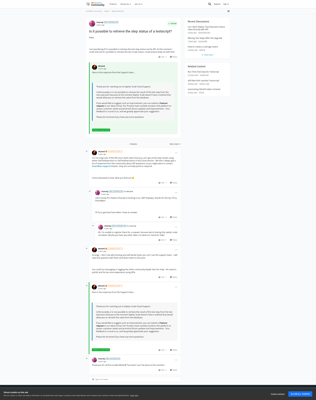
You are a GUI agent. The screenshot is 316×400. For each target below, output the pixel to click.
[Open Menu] (228, 11)
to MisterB (128, 191)
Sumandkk (202, 41)
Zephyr (106, 11)
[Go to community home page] (95, 4)
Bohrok (202, 50)
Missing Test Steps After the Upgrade (205, 38)
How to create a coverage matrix (203, 46)
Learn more (134, 395)
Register (217, 4)
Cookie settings (278, 394)
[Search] (209, 4)
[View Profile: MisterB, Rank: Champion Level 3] (94, 152)
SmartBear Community (94, 11)
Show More (208, 55)
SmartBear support (101, 166)
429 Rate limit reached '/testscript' (204, 80)
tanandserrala (204, 32)
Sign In (226, 4)
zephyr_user (204, 84)
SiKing (201, 92)
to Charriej (131, 226)
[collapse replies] (86, 151)
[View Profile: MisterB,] (94, 67)
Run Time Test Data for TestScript (203, 72)
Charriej (99, 22)
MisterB (101, 66)
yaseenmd (204, 75)
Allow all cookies (300, 394)
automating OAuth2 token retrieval (204, 89)
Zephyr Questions (118, 11)
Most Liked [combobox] (175, 144)
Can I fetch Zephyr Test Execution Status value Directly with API (206, 28)
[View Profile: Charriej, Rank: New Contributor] (92, 24)
